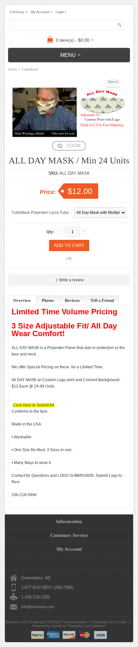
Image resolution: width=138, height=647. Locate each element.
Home (12, 69)
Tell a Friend (102, 300)
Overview (22, 300)
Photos (48, 300)
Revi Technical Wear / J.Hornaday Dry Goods (90, 622)
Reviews (72, 300)
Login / (61, 12)
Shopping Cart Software (86, 626)
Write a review (71, 280)
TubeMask (30, 69)
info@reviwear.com (38, 607)
